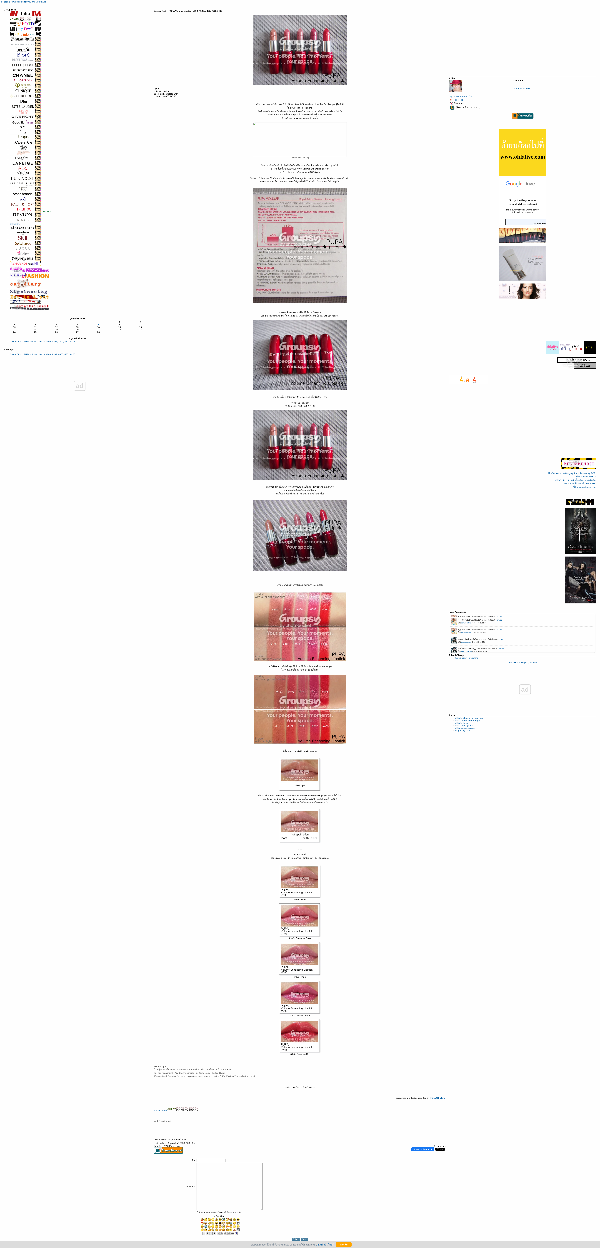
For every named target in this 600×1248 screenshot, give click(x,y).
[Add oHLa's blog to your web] (523, 662)
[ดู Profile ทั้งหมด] (521, 88)
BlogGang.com (462, 730)
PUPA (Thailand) (438, 1098)
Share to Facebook (422, 1149)
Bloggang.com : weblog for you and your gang (23, 1)
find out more (161, 1110)
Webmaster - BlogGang (466, 658)
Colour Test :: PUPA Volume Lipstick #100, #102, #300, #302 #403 (42, 341)
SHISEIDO (15, 224)
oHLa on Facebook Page (467, 720)
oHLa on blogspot (464, 725)
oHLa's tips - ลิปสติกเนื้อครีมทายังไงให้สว (575, 480)
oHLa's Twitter (462, 723)
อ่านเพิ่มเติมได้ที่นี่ (325, 1244)
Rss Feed (458, 100)
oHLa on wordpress (465, 728)
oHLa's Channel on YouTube (469, 718)
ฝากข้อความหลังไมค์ (463, 96)
